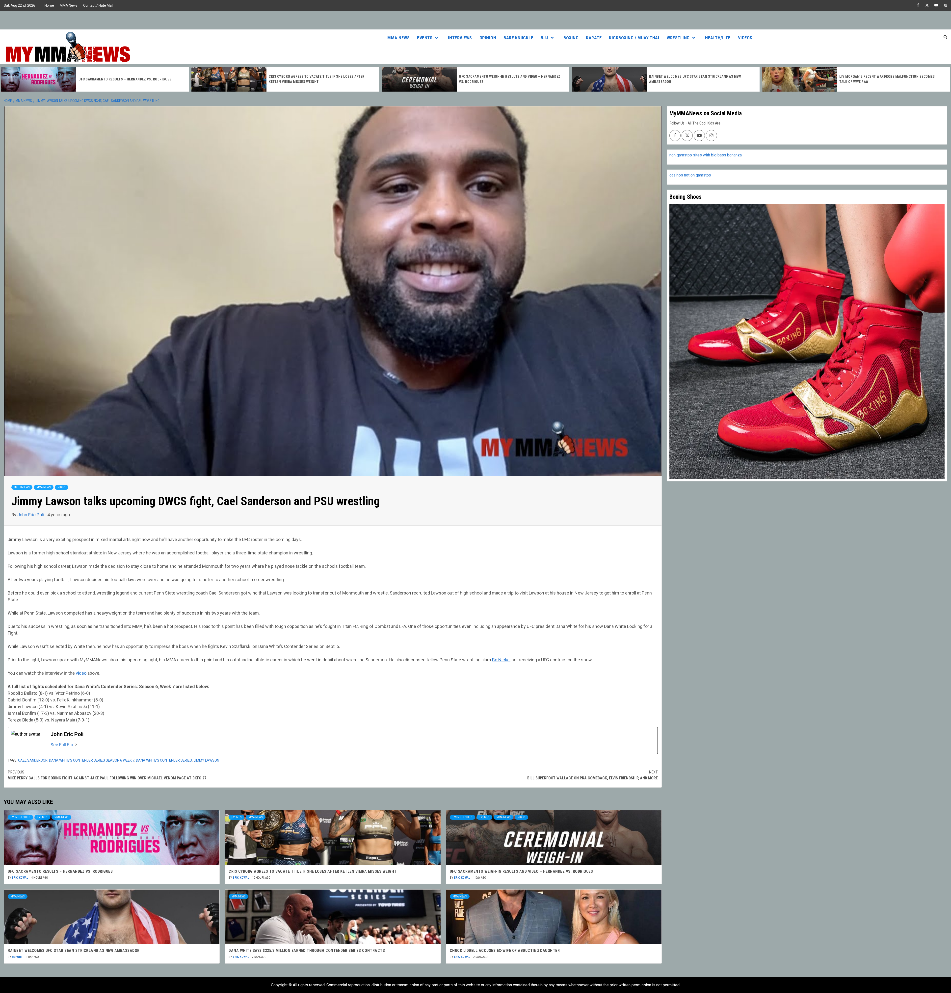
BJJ (544, 37)
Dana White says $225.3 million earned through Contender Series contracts (307, 950)
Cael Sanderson (33, 760)
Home (49, 5)
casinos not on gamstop (690, 175)
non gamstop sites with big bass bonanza (705, 155)
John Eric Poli (31, 514)
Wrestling (678, 37)
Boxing (571, 37)
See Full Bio (62, 744)
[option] (95, 79)
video (81, 673)
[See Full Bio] (76, 744)
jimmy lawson (206, 760)
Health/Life (718, 37)
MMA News (69, 5)
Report (18, 957)
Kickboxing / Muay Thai (634, 37)
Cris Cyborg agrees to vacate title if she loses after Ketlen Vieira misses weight (313, 871)
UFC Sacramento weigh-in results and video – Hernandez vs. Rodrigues (521, 871)
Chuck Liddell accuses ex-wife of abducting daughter (505, 950)
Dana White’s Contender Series (164, 760)
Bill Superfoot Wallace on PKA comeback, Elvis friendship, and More (592, 775)
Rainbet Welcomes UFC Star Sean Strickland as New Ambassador (74, 950)
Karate (594, 37)
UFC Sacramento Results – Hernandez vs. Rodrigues (60, 871)
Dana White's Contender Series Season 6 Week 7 (91, 760)
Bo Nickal (501, 659)
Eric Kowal (20, 877)
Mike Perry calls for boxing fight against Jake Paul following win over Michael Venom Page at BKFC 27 (107, 775)
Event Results (20, 817)
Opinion (487, 37)
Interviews (460, 37)
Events (424, 37)
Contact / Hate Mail (98, 5)
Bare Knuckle (518, 37)
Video (61, 487)
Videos (745, 37)
